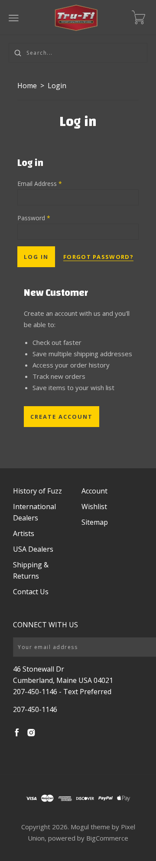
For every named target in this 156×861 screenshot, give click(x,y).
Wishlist (94, 506)
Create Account (61, 417)
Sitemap (94, 522)
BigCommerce (107, 838)
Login (57, 85)
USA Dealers (33, 549)
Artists (23, 533)
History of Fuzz (37, 491)
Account (94, 491)
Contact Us (31, 591)
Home (27, 85)
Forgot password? (98, 257)
